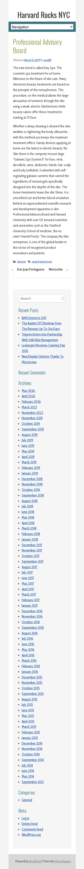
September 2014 (33, 760)
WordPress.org (31, 835)
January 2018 (30, 539)
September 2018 (33, 495)
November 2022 (32, 413)
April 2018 (28, 523)
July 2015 (27, 705)
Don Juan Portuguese (30, 269)
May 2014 (28, 776)
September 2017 (32, 562)
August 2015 (29, 699)
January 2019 (30, 473)
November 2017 (32, 550)
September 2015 (33, 694)
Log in (25, 818)
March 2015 (29, 727)
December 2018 (32, 479)
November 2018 (32, 484)
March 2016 (29, 661)
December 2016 (32, 611)
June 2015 (28, 710)
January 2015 (30, 738)
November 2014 (32, 749)
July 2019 (27, 440)
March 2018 (29, 528)
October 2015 (31, 688)
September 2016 (33, 628)
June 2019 (28, 446)
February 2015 (31, 732)
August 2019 (30, 435)
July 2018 (27, 506)
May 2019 (28, 451)
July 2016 (27, 639)
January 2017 (30, 606)
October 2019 (31, 424)
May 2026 (28, 391)
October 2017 (30, 556)
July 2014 (27, 765)
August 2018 (30, 501)
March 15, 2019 (32, 60)
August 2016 (30, 633)
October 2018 (31, 490)
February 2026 (31, 402)
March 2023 (29, 407)
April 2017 (28, 589)
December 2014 (32, 743)
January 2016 (30, 672)
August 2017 (29, 567)
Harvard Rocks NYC (43, 14)
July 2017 (27, 572)
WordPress (35, 861)
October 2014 (31, 754)
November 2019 (32, 418)
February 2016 (31, 666)
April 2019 (28, 457)
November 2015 (32, 683)
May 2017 (28, 584)
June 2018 (28, 512)
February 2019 (31, 468)
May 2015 (28, 716)
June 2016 (28, 644)
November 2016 (32, 617)
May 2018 (28, 517)
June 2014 (28, 771)
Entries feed (30, 824)
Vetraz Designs (62, 861)
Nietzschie (56, 269)
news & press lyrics (42, 261)
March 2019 (29, 462)
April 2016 (28, 655)
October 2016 (31, 622)
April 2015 (28, 721)
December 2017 (32, 545)
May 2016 (28, 650)
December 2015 (32, 677)
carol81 (47, 60)
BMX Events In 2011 (34, 318)
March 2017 (29, 594)
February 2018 (31, 534)
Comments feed (32, 829)
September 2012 (33, 782)
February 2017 (31, 600)
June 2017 (28, 578)
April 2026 (28, 396)
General (21, 261)
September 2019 (33, 429)
